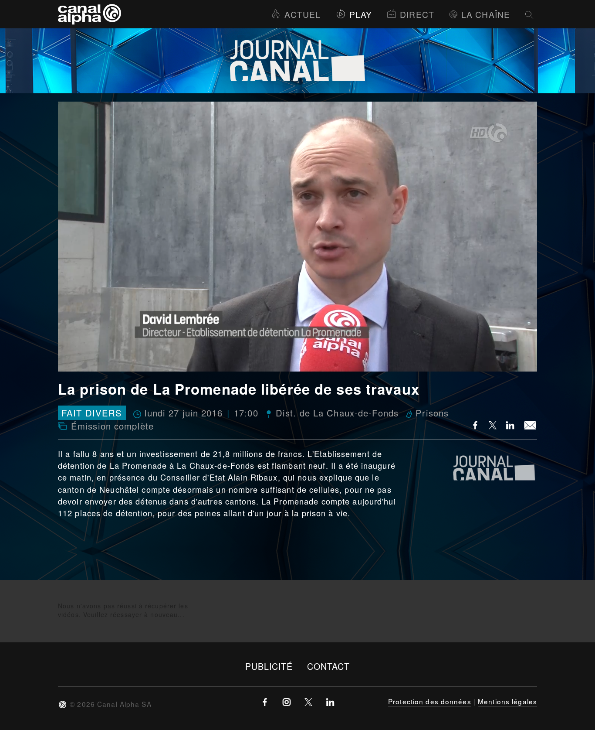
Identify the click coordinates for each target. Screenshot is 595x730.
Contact (328, 666)
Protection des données (429, 701)
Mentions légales (507, 701)
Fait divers (91, 412)
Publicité (269, 666)
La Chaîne (485, 14)
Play (360, 14)
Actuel (302, 14)
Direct (417, 14)
